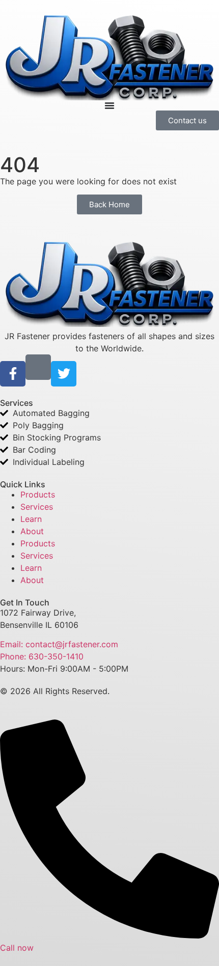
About (32, 531)
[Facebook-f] (12, 374)
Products (37, 494)
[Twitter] (63, 374)
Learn (31, 519)
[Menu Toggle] (109, 105)
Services (36, 507)
